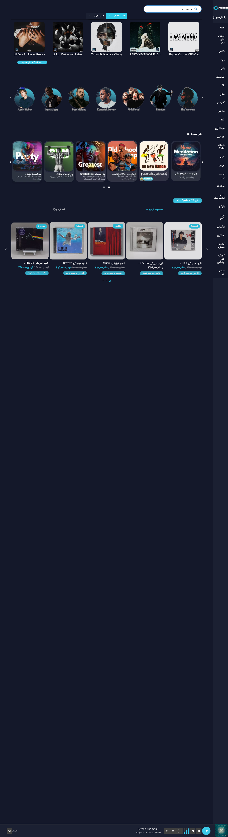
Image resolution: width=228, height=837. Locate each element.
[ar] (79, 97)
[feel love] (59, 161)
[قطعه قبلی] (198, 831)
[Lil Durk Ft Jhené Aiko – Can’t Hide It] (29, 24)
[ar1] (160, 97)
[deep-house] (27, 161)
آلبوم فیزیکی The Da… (36, 263)
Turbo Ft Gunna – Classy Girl (109, 55)
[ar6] (188, 97)
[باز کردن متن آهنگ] (167, 831)
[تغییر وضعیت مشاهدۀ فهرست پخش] (9, 831)
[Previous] (206, 249)
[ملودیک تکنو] (90, 160)
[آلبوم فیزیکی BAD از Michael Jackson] (183, 224)
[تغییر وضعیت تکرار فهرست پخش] (173, 831)
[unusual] (154, 162)
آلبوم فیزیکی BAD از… (190, 263)
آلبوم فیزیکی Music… (113, 263)
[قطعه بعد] (192, 831)
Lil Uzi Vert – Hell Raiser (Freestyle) (75, 55)
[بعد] (6, 249)
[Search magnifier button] (197, 9)
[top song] (186, 161)
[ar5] (106, 97)
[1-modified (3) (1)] (24, 97)
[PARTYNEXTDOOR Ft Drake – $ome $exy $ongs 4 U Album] (145, 24)
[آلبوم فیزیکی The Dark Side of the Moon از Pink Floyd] (30, 225)
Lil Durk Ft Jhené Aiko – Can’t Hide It (37, 55)
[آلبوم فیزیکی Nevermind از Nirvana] (68, 224)
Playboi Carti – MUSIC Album (186, 55)
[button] (10, 97)
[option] (24, 97)
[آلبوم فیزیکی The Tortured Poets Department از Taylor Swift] (144, 224)
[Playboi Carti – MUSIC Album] (183, 24)
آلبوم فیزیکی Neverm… (74, 263)
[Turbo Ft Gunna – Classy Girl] (106, 24)
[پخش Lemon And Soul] (206, 831)
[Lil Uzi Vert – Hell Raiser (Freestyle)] (68, 24)
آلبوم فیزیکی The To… (150, 263)
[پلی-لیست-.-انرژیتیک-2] (122, 161)
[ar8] (52, 97)
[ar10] (133, 97)
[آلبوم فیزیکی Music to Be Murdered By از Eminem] (106, 224)
